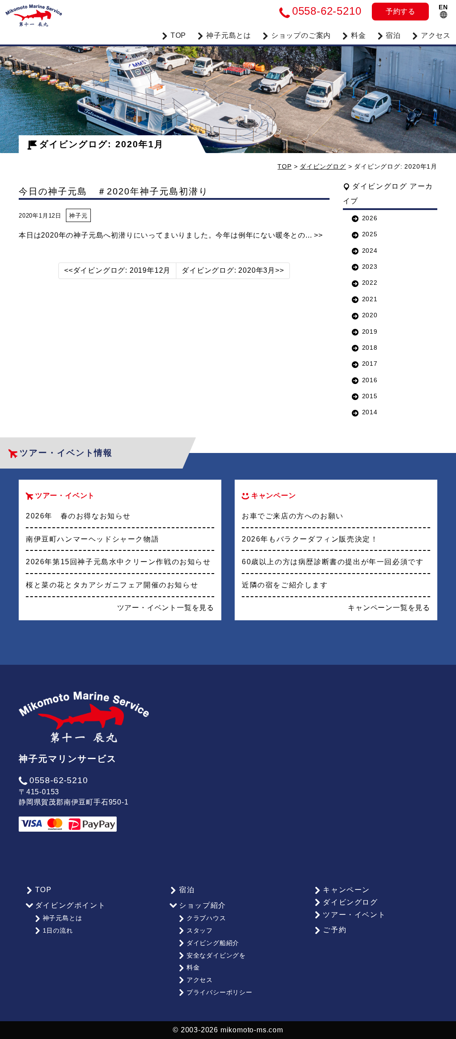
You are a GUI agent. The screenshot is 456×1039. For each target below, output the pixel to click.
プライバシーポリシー (219, 992)
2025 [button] (370, 234)
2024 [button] (370, 250)
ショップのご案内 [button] (301, 35)
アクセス (436, 35)
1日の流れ (58, 930)
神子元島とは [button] (228, 35)
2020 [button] (370, 315)
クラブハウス (206, 918)
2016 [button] (370, 380)
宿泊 (393, 35)
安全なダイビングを (216, 955)
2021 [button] (370, 299)
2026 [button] (370, 218)
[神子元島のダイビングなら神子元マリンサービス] (33, 13)
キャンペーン (346, 889)
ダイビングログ (323, 166)
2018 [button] (370, 347)
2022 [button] (370, 282)
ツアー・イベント (354, 914)
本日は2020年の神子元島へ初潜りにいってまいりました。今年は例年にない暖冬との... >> (171, 235)
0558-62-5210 (58, 780)
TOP (178, 35)
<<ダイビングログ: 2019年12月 (117, 270)
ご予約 (334, 930)
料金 (358, 35)
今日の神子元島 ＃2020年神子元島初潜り (113, 191)
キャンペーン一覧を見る (389, 607)
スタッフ (200, 930)
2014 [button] (370, 412)
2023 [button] (370, 266)
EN (443, 7)
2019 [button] (370, 331)
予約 (400, 11)
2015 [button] (370, 396)
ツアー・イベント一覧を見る (165, 607)
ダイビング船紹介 (213, 942)
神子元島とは (62, 918)
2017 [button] (370, 363)
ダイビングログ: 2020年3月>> (233, 270)
